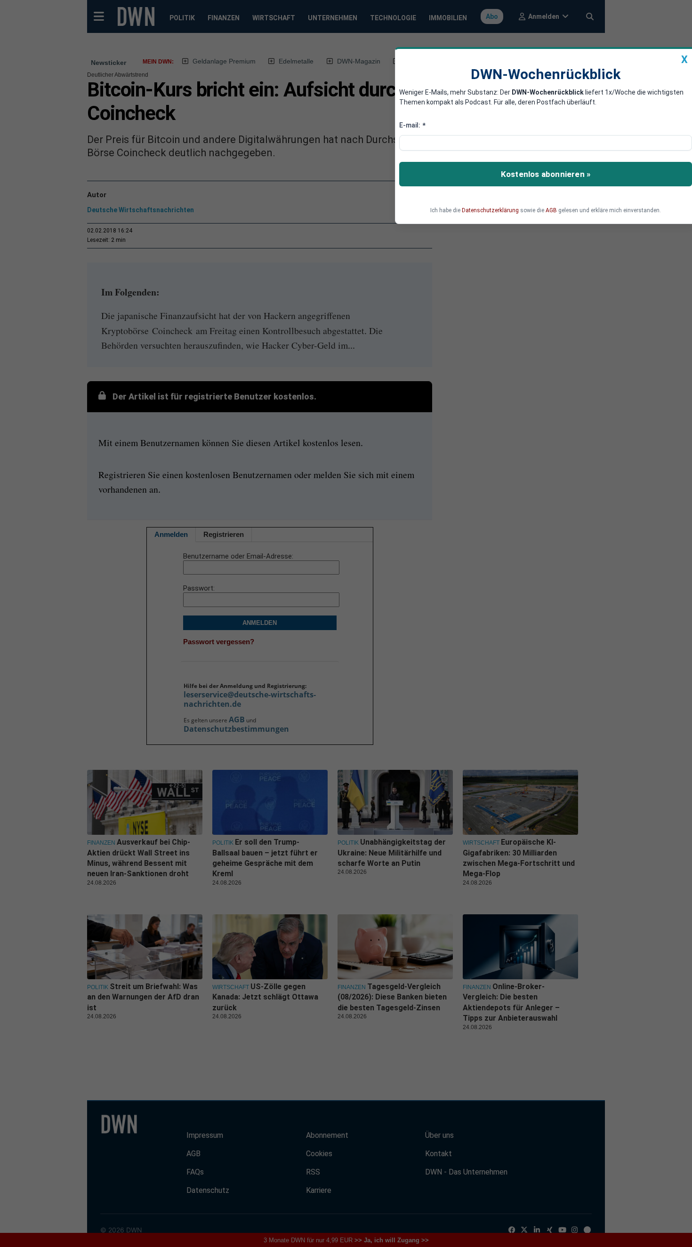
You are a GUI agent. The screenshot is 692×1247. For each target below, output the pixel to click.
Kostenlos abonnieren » (545, 174)
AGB (551, 210)
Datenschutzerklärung (490, 210)
